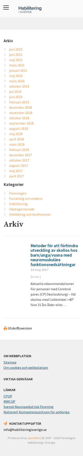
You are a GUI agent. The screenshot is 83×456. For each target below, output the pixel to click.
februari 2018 (19, 149)
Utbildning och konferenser (30, 214)
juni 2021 (15, 54)
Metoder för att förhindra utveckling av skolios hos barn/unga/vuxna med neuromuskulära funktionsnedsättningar (54, 255)
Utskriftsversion (19, 328)
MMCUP (9, 401)
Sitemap (10, 362)
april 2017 (16, 176)
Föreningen (18, 193)
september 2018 (21, 123)
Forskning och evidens (25, 198)
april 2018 (16, 139)
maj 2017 (16, 171)
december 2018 (20, 107)
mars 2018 (17, 144)
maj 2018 (16, 134)
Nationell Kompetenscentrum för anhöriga (36, 412)
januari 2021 (18, 70)
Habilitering (18, 204)
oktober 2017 (19, 160)
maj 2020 (16, 76)
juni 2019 (15, 97)
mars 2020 (17, 81)
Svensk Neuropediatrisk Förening (29, 407)
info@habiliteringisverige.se (25, 429)
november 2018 (20, 112)
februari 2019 (19, 102)
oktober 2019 (19, 86)
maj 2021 (16, 60)
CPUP (8, 396)
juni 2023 (15, 49)
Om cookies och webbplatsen (26, 367)
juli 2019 (15, 91)
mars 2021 (17, 65)
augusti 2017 (18, 165)
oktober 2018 (19, 118)
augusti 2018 (18, 128)
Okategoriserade (22, 209)
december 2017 (20, 155)
